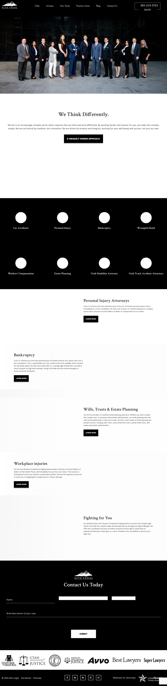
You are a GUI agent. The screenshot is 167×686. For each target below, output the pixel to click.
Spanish (147, 9)
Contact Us (112, 5)
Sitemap (37, 678)
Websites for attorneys (124, 677)
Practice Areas (83, 5)
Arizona (50, 5)
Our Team (65, 5)
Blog (98, 5)
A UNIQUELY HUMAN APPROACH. (83, 138)
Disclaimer (26, 678)
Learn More (91, 319)
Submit (83, 633)
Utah (37, 5)
